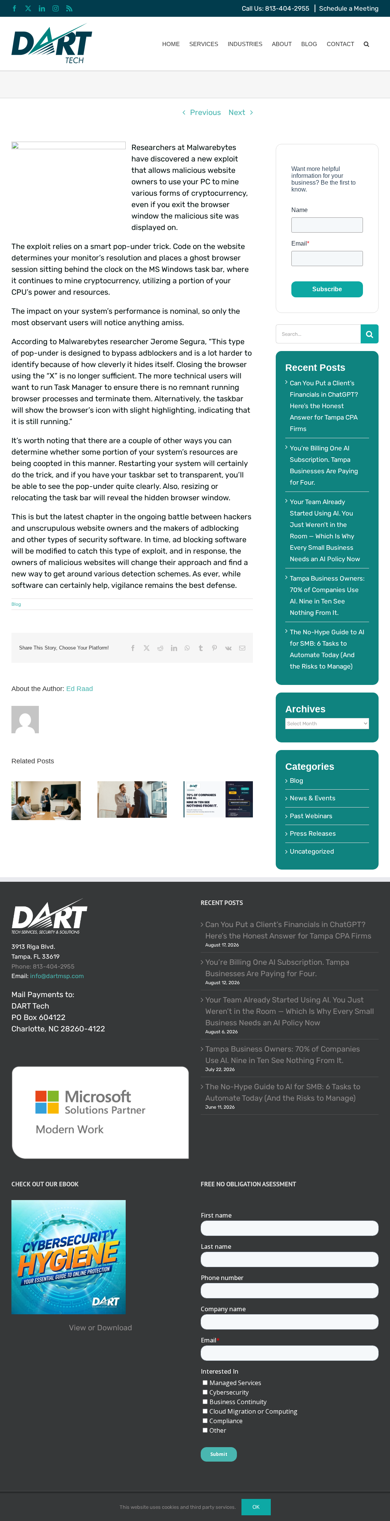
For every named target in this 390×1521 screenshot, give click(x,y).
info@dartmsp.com (57, 976)
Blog (16, 604)
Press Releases (313, 833)
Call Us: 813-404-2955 (275, 8)
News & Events (313, 798)
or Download (110, 1327)
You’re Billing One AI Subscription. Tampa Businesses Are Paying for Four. (277, 968)
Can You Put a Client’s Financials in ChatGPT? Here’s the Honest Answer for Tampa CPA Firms (324, 406)
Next (237, 112)
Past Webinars (311, 816)
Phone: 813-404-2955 (43, 966)
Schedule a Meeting (349, 8)
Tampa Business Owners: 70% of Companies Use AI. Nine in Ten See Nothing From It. (282, 1054)
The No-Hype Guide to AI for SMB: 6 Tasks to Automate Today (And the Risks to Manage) (282, 1092)
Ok (256, 1507)
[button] (366, 43)
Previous (205, 112)
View (77, 1327)
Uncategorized (312, 851)
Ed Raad (79, 689)
